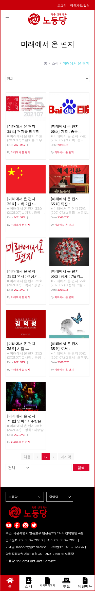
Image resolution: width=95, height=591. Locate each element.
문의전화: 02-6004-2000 (24, 540)
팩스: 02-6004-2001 (62, 540)
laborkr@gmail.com (31, 547)
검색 (81, 467)
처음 (27, 457)
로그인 (61, 5)
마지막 (66, 457)
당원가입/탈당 (79, 5)
